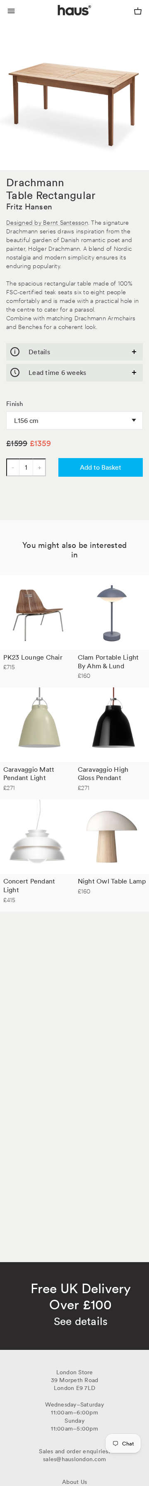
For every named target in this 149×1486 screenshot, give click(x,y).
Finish (14, 404)
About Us (74, 1482)
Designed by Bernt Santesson (47, 222)
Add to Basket (100, 467)
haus (59, 19)
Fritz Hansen (29, 206)
